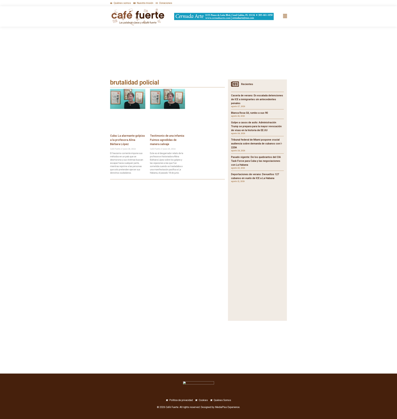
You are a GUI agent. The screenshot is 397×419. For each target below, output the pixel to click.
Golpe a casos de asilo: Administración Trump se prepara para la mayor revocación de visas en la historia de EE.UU (256, 126)
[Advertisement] (198, 56)
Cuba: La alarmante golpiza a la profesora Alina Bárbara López (127, 140)
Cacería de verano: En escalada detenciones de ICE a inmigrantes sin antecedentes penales (257, 99)
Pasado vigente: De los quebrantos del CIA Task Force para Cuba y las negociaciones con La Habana (256, 161)
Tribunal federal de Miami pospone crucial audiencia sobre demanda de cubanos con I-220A (256, 143)
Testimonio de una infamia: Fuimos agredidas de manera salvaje (167, 140)
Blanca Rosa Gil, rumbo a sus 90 (249, 112)
